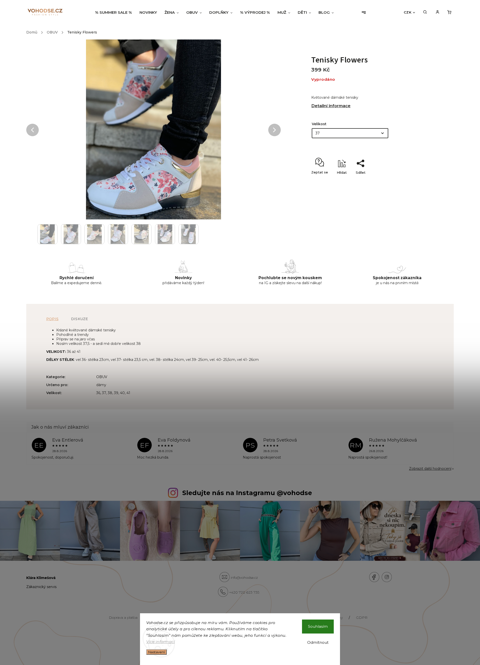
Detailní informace (330, 105)
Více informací (160, 641)
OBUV (101, 377)
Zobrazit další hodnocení (430, 468)
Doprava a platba (123, 617)
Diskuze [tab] (79, 319)
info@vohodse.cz (244, 577)
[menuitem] (115, 12)
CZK (408, 12)
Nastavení (156, 652)
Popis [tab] (52, 319)
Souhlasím (318, 626)
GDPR (362, 617)
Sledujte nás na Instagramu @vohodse (247, 493)
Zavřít (412, 181)
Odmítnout (317, 642)
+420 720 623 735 (244, 592)
